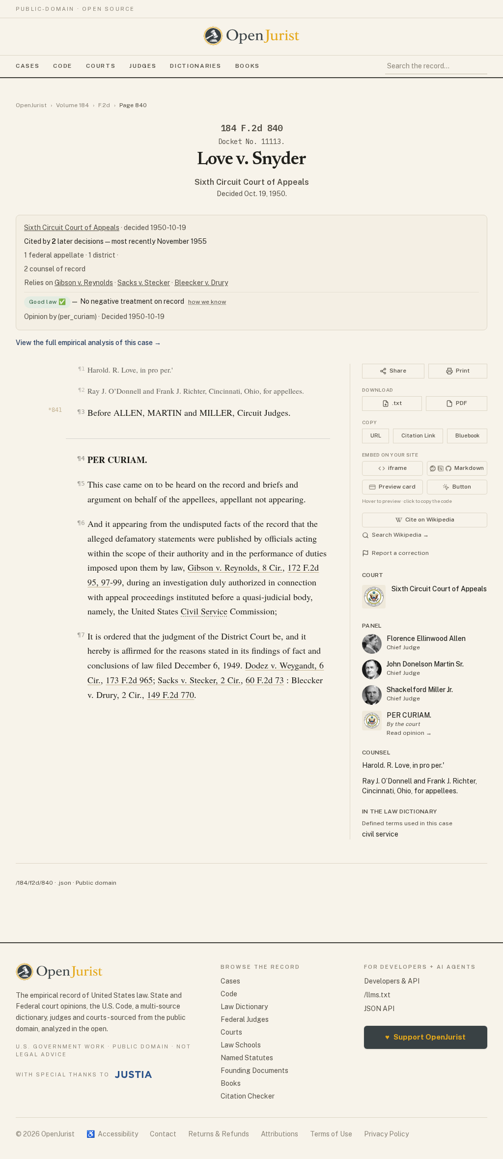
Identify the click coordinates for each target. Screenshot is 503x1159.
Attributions (279, 1134)
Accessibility (112, 1134)
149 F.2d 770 (170, 694)
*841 (55, 409)
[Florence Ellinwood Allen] (372, 644)
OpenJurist (31, 105)
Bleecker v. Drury (201, 283)
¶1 (81, 369)
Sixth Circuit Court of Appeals (252, 182)
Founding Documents (254, 1070)
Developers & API (391, 981)
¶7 (80, 634)
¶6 (80, 522)
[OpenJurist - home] (251, 36)
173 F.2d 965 (129, 680)
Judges (142, 65)
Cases (27, 65)
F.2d (104, 105)
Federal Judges (245, 1019)
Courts (100, 65)
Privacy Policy (386, 1134)
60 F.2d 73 (265, 680)
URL (375, 435)
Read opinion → (409, 732)
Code (62, 65)
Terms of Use (331, 1134)
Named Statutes (247, 1058)
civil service (380, 834)
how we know (207, 301)
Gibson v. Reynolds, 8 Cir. (235, 567)
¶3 (80, 411)
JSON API (379, 1009)
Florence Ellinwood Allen (426, 638)
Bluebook (467, 435)
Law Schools (241, 1045)
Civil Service (204, 611)
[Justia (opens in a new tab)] (133, 1074)
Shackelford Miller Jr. (420, 690)
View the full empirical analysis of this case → (88, 343)
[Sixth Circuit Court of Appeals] (372, 720)
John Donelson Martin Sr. (425, 664)
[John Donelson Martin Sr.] (372, 669)
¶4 (80, 458)
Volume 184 (72, 105)
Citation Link (418, 435)
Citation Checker (248, 1096)
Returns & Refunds (218, 1134)
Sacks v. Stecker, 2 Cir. (199, 680)
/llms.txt (377, 995)
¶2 (81, 390)
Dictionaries (195, 65)
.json (64, 882)
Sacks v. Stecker (143, 283)
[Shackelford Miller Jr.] (372, 695)
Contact (163, 1134)
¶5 (80, 483)
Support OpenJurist (425, 1037)
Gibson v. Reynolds (84, 283)
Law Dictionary (244, 1007)
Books (247, 65)
